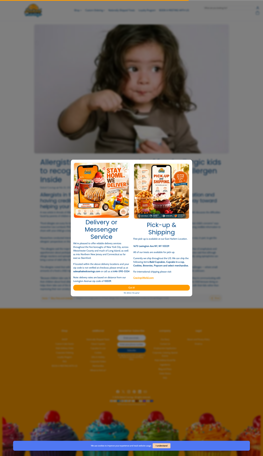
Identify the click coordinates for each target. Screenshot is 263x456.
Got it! (131, 287)
